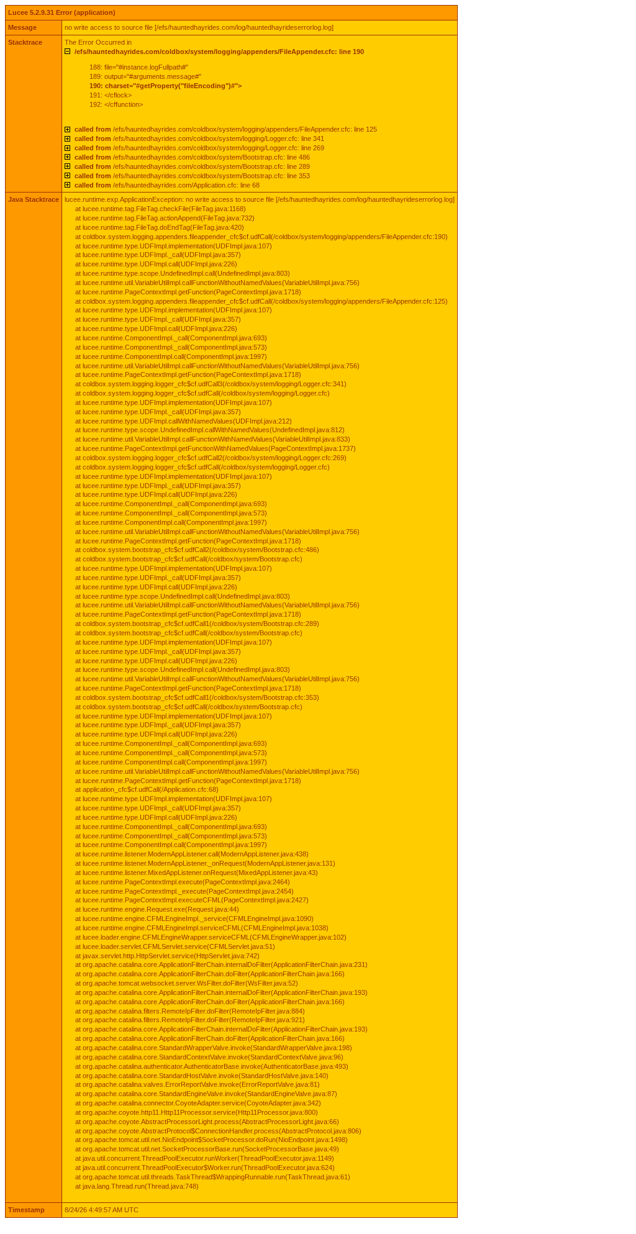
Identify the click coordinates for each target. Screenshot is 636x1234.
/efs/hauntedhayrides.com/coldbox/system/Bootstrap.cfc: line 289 (192, 166)
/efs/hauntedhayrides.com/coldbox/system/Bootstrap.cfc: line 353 (192, 175)
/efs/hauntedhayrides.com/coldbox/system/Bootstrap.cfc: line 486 (192, 157)
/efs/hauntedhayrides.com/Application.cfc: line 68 (167, 185)
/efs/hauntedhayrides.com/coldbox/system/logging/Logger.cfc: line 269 (199, 148)
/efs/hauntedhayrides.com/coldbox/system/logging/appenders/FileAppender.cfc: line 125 (226, 129)
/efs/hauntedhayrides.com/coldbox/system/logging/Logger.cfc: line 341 (199, 138)
